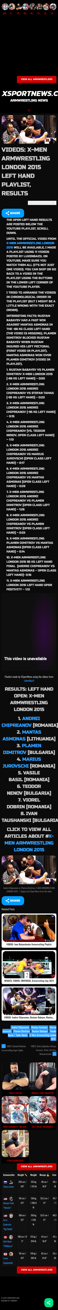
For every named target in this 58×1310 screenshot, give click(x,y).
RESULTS (46, 203)
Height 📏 (22, 1174)
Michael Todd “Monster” (8, 1205)
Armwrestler (9, 1174)
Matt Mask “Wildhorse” (8, 1244)
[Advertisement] (29, 46)
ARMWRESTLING (35, 203)
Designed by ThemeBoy (9, 1300)
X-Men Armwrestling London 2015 (29, 843)
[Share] (48, 1302)
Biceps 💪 (44, 1174)
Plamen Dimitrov (21, 1031)
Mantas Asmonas (39, 1027)
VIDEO (52, 203)
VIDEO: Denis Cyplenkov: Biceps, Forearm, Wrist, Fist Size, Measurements (43, 1050)
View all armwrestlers (36, 79)
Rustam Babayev (40, 1031)
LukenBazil (29, 680)
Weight (33, 1174)
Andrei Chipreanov (20, 1027)
